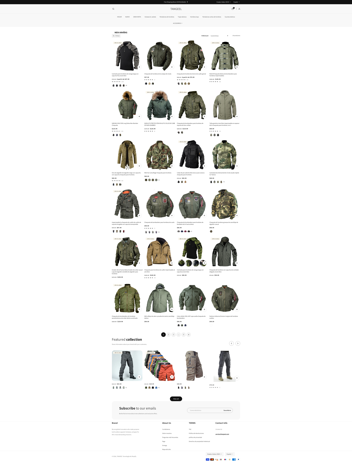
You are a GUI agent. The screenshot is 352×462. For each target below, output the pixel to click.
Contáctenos (166, 429)
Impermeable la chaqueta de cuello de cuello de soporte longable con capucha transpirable (126, 223)
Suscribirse (227, 410)
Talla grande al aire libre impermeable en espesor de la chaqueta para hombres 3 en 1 (224, 124)
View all (176, 399)
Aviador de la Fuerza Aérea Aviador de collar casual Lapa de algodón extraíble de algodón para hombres (127, 272)
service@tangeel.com (222, 434)
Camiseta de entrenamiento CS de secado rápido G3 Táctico (224, 174)
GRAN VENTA (137, 17)
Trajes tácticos (182, 17)
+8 (126, 85)
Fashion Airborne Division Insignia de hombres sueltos (223, 317)
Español (236, 2)
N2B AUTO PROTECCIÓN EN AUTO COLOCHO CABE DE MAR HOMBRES (159, 124)
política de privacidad (195, 437)
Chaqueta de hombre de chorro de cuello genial (191, 74)
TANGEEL (119, 456)
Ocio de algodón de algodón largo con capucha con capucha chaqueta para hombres (126, 174)
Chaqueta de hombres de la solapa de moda (157, 74)
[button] (177, 23)
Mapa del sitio (166, 449)
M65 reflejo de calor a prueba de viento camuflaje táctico (159, 317)
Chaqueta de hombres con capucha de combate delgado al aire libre (224, 271)
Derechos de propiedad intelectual (199, 441)
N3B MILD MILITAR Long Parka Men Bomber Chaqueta (125, 124)
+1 (223, 390)
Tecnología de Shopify (129, 456)
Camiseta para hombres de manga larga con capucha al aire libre (190, 271)
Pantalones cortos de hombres (211, 17)
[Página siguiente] (188, 334)
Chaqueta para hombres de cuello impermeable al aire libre (159, 271)
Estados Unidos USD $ (223, 2)
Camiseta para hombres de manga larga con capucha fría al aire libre (125, 75)
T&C (190, 429)
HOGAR (119, 17)
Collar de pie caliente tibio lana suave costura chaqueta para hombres (190, 174)
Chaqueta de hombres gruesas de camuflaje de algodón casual (223, 223)
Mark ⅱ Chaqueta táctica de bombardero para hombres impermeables (223, 75)
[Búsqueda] (113, 9)
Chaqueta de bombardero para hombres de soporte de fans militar (190, 124)
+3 (224, 182)
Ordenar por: (205, 36)
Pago (163, 441)
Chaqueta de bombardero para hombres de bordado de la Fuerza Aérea (190, 223)
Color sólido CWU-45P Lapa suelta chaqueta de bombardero (191, 317)
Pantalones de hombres (167, 17)
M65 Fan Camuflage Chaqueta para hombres (157, 173)
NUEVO (127, 17)
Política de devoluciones (196, 433)
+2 (159, 180)
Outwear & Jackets (150, 17)
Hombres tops (194, 17)
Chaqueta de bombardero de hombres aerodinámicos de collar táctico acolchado (125, 317)
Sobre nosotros (167, 433)
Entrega (164, 445)
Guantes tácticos (230, 17)
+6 (126, 388)
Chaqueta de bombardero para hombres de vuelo (159, 222)
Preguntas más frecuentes (170, 437)
